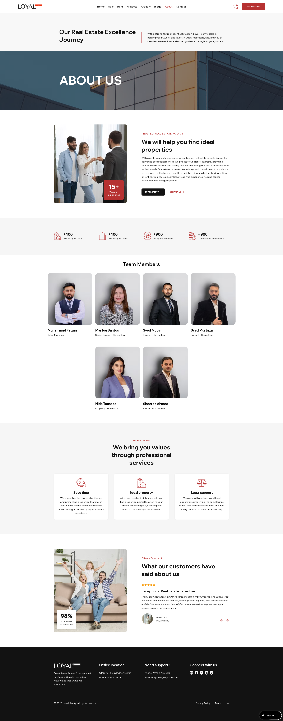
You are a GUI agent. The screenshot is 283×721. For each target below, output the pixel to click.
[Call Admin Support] (235, 6)
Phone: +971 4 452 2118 (157, 672)
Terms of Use (222, 703)
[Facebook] (196, 673)
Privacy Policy (202, 703)
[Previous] (221, 620)
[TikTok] (211, 673)
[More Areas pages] (150, 6)
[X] (201, 673)
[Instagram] (191, 673)
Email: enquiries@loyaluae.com (161, 677)
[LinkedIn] (206, 673)
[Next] (227, 620)
